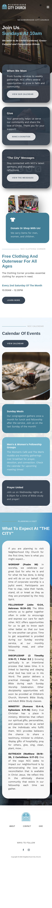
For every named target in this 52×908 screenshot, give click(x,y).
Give (41, 826)
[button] (48, 7)
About (12, 826)
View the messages (23, 178)
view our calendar (22, 94)
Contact (27, 826)
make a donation (21, 136)
